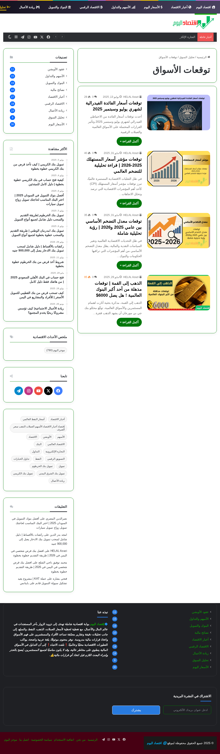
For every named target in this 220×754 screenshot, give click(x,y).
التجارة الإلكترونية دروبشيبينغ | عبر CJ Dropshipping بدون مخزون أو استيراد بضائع (147, 37)
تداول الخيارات (21, 458)
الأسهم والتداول (121, 7)
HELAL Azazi (131, 96)
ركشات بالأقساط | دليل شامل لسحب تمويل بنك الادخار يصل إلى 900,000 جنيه (41, 539)
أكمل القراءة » (129, 141)
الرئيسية (202, 57)
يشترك (136, 710)
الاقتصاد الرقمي (90, 7)
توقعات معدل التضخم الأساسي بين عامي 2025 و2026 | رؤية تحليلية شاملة (114, 227)
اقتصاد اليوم (204, 7)
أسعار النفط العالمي (33, 419)
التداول (36, 451)
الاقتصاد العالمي (56, 444)
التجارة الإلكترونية (55, 451)
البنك (38, 444)
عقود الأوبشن (56, 69)
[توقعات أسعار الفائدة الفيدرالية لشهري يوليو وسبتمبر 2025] (178, 112)
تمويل (62, 466)
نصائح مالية (57, 90)
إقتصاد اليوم (97, 624)
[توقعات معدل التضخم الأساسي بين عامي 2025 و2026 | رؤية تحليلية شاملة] (178, 230)
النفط (38, 458)
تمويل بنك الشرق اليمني (52, 473)
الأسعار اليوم (152, 7)
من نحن (81, 739)
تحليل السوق (187, 57)
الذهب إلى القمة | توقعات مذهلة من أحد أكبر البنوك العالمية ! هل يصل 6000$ (118, 289)
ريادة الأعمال (27, 7)
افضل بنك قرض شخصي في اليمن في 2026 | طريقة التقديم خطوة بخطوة (40, 567)
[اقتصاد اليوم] (191, 23)
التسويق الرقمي (56, 458)
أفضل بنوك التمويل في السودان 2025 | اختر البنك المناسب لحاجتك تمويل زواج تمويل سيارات (39, 523)
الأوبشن (47, 436)
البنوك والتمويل (58, 7)
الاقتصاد (33, 436)
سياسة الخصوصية (41, 739)
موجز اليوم (55, 350)
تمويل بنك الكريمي (23, 473)
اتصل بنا (24, 739)
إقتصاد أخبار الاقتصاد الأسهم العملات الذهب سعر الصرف (39, 428)
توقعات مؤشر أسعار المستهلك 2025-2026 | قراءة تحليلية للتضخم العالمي (114, 165)
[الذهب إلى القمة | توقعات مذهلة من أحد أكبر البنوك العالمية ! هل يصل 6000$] (178, 292)
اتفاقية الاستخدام (64, 739)
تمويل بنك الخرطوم (42, 466)
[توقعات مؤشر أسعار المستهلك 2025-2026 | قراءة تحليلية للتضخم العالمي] (178, 168)
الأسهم (61, 436)
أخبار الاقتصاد (179, 7)
